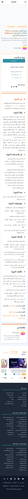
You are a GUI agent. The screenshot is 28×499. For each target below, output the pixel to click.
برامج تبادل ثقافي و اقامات (8, 403)
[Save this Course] (14, 374)
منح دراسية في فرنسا (9, 461)
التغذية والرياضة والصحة (22, 434)
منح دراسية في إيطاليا (9, 459)
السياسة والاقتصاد (10, 430)
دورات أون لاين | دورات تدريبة (19, 413)
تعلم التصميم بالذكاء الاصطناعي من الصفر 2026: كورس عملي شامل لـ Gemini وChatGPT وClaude (18, 371)
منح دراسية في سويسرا (9, 448)
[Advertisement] (14, 494)
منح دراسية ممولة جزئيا (22, 397)
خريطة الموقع (6, 486)
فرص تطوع (11, 397)
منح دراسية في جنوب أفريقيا (8, 463)
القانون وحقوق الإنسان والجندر (20, 430)
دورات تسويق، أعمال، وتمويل (8, 417)
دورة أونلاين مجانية (15, 106)
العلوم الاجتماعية (10, 432)
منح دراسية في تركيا (23, 465)
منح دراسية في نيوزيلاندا (9, 467)
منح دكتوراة (24, 395)
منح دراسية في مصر (23, 461)
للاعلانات (14, 483)
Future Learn (17, 48)
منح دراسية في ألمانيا (23, 463)
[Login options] (2, 2)
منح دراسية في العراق (9, 465)
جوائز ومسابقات (23, 405)
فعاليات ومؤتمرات (10, 395)
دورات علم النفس (23, 428)
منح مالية (24, 401)
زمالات (12, 399)
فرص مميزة (23, 388)
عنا (18, 483)
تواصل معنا (21, 486)
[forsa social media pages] (23, 479)
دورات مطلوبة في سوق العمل (21, 417)
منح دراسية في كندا (23, 459)
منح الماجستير (12, 306)
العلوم (12, 428)
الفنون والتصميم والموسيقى (21, 421)
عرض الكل (6, 352)
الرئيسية (22, 483)
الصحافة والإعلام (23, 436)
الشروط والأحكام (7, 483)
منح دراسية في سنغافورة (9, 454)
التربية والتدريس (23, 432)
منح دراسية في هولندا (22, 469)
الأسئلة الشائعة (14, 486)
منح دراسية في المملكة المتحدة (21, 452)
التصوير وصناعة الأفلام (22, 423)
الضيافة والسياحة (10, 426)
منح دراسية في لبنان (10, 457)
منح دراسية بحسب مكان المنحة (19, 444)
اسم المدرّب (25, 45)
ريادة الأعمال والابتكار (9, 423)
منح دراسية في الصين (22, 467)
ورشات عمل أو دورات (9, 393)
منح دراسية (24, 403)
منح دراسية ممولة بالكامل (21, 399)
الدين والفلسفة (10, 434)
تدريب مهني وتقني (10, 401)
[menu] (25, 2)
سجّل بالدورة (14, 61)
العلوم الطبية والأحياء (9, 419)
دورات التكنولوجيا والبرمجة (21, 426)
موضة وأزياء (11, 421)
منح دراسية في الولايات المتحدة (21, 448)
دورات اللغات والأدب (22, 419)
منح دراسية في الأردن (22, 450)
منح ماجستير (24, 393)
